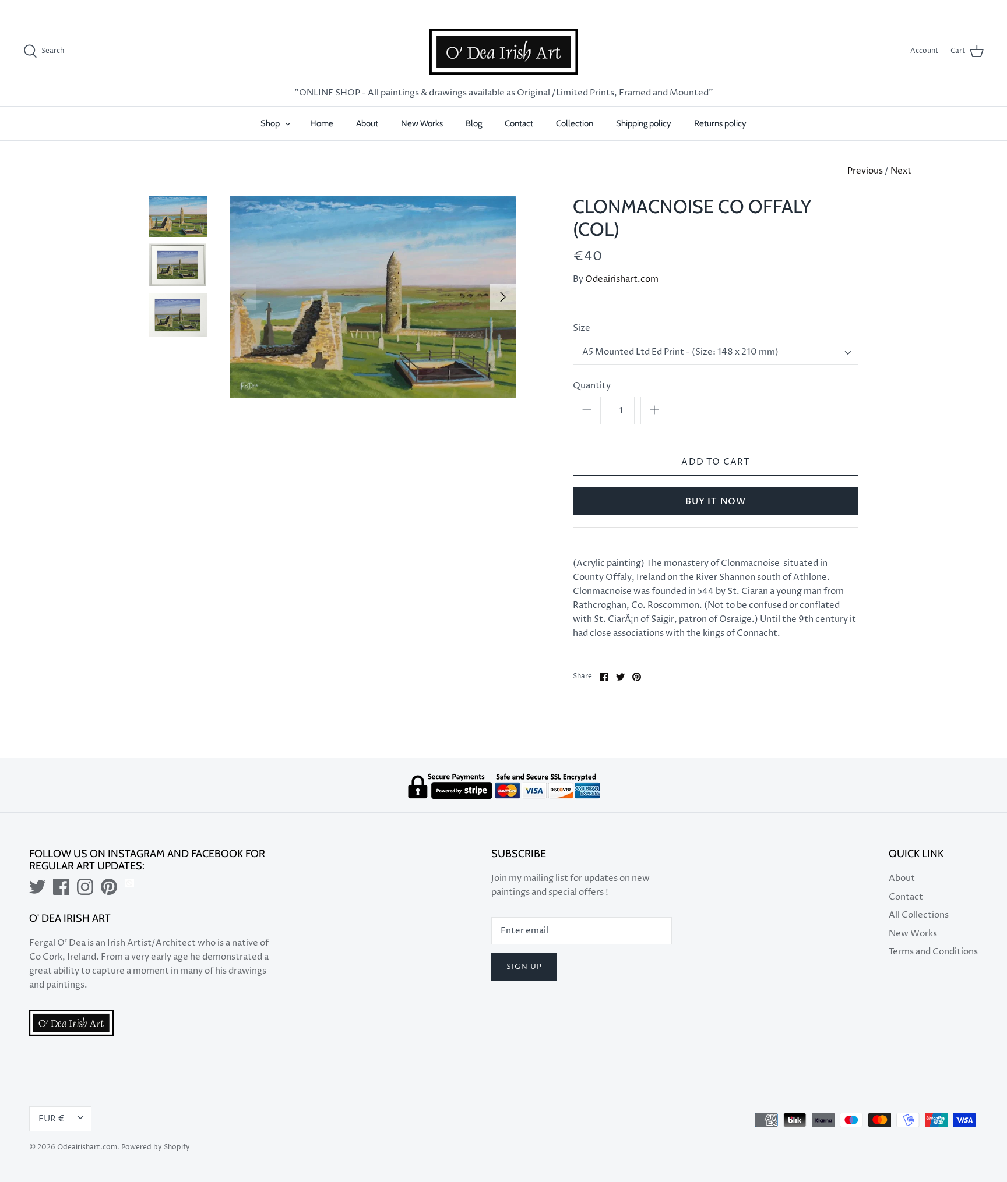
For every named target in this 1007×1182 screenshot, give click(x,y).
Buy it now (716, 501)
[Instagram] (85, 887)
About (367, 123)
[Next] (503, 297)
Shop (270, 123)
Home (321, 123)
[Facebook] (61, 887)
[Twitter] (37, 887)
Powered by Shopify (155, 1147)
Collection (574, 123)
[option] (373, 297)
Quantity (592, 386)
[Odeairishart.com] (503, 52)
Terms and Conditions (933, 952)
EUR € (960, 8)
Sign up (524, 966)
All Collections (919, 915)
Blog (474, 123)
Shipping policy (643, 123)
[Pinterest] (109, 887)
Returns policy (720, 123)
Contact (519, 123)
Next (900, 171)
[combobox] (715, 352)
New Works (422, 123)
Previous (865, 171)
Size (581, 328)
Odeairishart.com (622, 279)
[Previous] (243, 297)
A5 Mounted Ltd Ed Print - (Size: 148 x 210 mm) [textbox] (680, 352)
